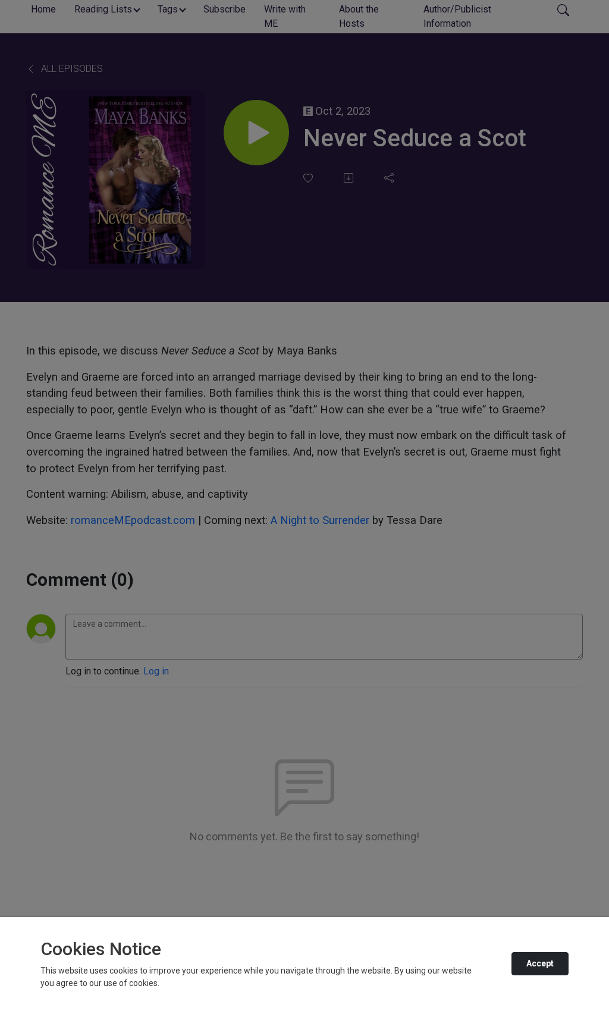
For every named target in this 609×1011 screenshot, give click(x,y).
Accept (540, 963)
